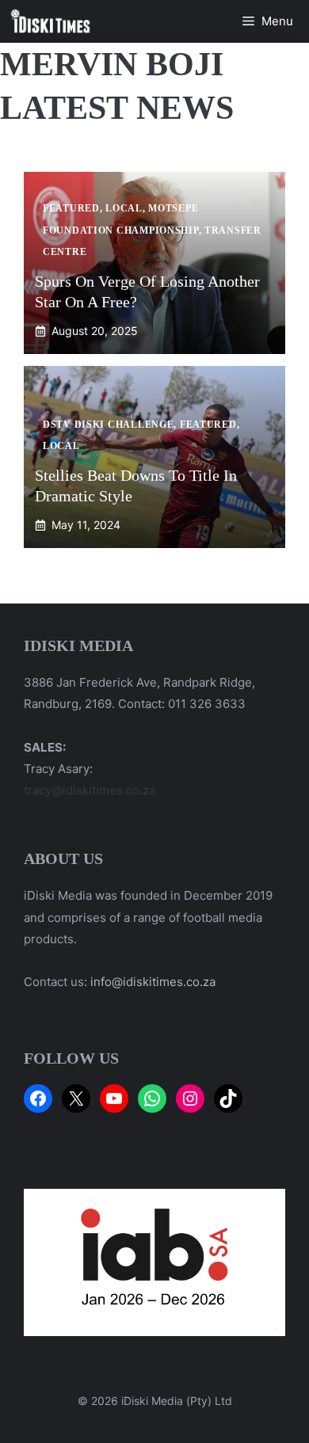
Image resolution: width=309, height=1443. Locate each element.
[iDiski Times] (50, 21)
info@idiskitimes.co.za (153, 981)
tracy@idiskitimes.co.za (89, 790)
